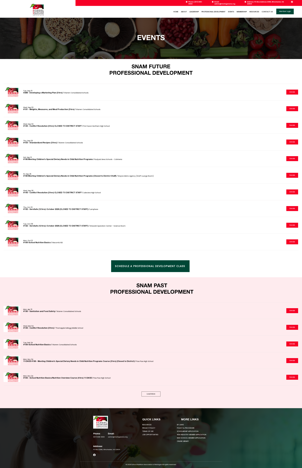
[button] (193, 11)
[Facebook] (292, 2)
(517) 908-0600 (99, 437)
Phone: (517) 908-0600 (195, 3)
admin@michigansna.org (118, 437)
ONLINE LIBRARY (183, 441)
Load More (151, 394)
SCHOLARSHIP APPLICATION (187, 431)
